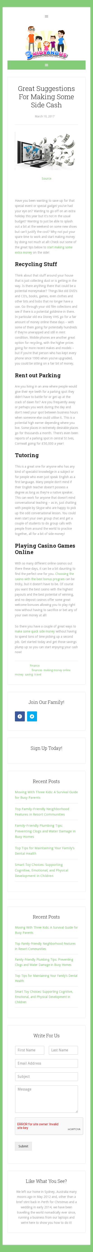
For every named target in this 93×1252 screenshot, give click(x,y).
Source (46, 178)
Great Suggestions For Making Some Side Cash (46, 96)
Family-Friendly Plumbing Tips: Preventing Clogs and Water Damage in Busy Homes (45, 831)
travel (37, 674)
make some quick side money (35, 631)
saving (29, 674)
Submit (23, 1146)
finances (37, 670)
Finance (35, 665)
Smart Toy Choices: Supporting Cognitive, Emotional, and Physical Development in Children (41, 870)
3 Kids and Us (46, 43)
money (19, 674)
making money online (57, 670)
